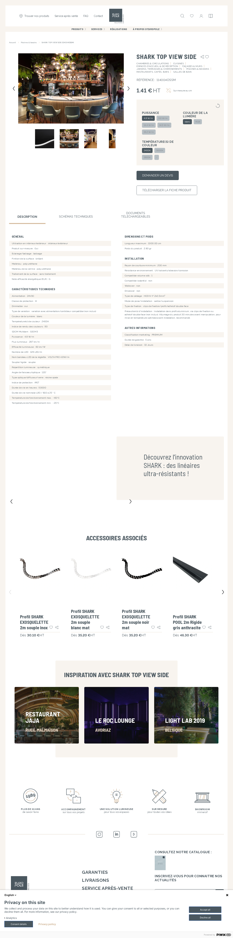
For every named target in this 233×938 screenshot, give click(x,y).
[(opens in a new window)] (160, 863)
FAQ (85, 16)
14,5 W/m (164, 125)
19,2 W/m (149, 132)
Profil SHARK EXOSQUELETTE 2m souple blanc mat (85, 619)
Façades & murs (192, 66)
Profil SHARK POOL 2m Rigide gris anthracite (187, 622)
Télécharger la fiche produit (166, 190)
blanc (187, 121)
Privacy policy (47, 924)
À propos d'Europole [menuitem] (146, 29)
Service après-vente (66, 16)
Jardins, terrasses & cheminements (159, 69)
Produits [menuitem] (77, 29)
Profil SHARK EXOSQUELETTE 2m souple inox (34, 622)
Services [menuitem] (96, 29)
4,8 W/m (148, 118)
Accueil (12, 42)
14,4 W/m (149, 125)
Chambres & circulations (153, 63)
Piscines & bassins (29, 42)
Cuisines (178, 63)
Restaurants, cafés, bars (153, 72)
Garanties (95, 872)
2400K (147, 150)
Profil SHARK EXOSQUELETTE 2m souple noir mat (136, 619)
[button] (71, 88)
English (9, 895)
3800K (147, 157)
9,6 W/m (162, 118)
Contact (98, 16)
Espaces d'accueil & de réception (157, 66)
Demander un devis (157, 175)
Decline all (205, 917)
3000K (159, 150)
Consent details (19, 924)
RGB (198, 121)
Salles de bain (182, 72)
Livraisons (95, 880)
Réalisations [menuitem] (118, 29)
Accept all (205, 909)
